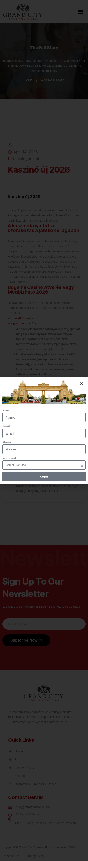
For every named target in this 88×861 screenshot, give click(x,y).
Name (6, 410)
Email (6, 426)
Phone (6, 442)
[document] (44, 430)
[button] (81, 383)
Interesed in (10, 458)
